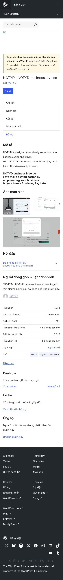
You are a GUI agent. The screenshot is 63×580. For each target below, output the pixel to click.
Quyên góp (40, 492)
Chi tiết (10, 102)
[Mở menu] (58, 4)
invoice (34, 354)
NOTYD (11, 82)
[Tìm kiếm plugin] (35, 25)
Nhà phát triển (14, 126)
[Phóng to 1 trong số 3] (26, 200)
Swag (37, 498)
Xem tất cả (54, 386)
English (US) (54, 347)
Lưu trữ (7, 466)
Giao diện (38, 461)
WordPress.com (13, 508)
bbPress (9, 518)
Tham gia (38, 482)
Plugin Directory (11, 14)
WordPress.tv (12, 498)
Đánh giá (11, 110)
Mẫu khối (38, 471)
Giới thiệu (8, 455)
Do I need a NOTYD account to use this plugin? (18, 264)
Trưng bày (39, 455)
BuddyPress (11, 524)
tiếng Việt (15, 538)
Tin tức (7, 461)
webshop (54, 354)
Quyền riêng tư (11, 471)
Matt (7, 513)
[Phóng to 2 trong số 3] (55, 200)
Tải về (8, 91)
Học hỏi (7, 482)
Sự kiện (37, 487)
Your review (9, 386)
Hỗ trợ (9, 134)
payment (44, 354)
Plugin (36, 466)
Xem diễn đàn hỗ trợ (14, 409)
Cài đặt (10, 118)
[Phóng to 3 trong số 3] (55, 221)
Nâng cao (8, 363)
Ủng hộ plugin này (13, 436)
